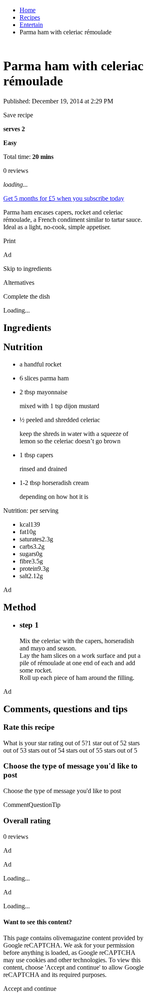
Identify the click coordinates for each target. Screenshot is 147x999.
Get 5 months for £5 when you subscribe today (63, 198)
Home (28, 10)
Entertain (31, 24)
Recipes (30, 17)
